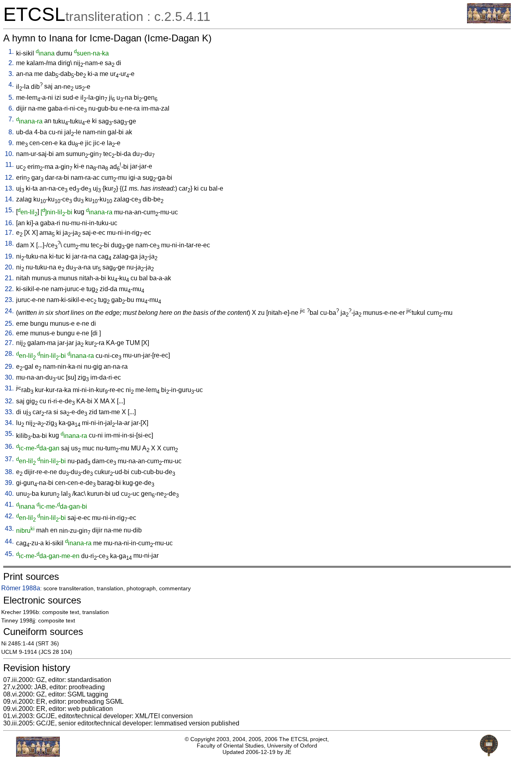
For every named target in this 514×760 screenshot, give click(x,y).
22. (9, 289)
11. (9, 164)
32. (9, 401)
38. (9, 471)
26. (9, 333)
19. (9, 256)
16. (9, 223)
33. (9, 412)
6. (11, 108)
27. (9, 342)
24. (9, 311)
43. (9, 528)
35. (9, 433)
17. (9, 232)
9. (11, 143)
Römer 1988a (20, 588)
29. (9, 366)
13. (9, 188)
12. (9, 177)
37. (9, 459)
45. (9, 553)
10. (9, 153)
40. (9, 493)
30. (9, 377)
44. (9, 541)
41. (9, 504)
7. (11, 119)
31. (9, 388)
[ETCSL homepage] (489, 21)
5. (11, 97)
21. (9, 278)
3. (11, 73)
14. (9, 199)
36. (9, 446)
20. (9, 267)
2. (11, 63)
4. (11, 84)
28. (9, 353)
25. (9, 323)
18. (9, 243)
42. (9, 516)
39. (9, 482)
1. (11, 51)
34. (9, 422)
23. (9, 299)
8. (11, 132)
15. (9, 210)
